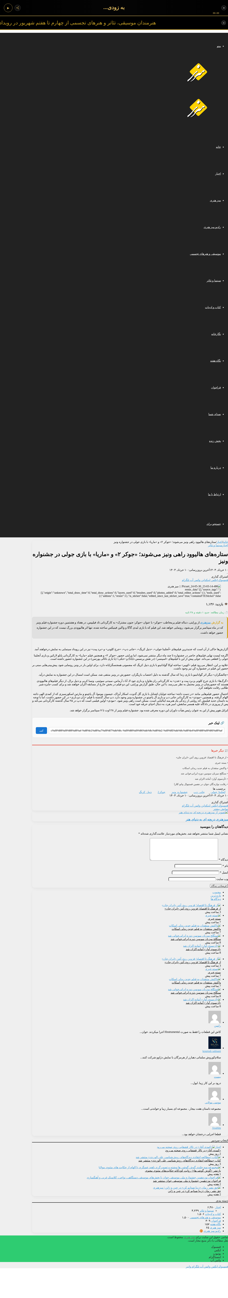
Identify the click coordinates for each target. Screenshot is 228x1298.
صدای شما (214, 414)
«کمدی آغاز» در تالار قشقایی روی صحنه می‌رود (193, 1150)
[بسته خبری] (213, 915)
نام (225, 865)
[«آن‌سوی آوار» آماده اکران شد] (202, 945)
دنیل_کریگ (145, 792)
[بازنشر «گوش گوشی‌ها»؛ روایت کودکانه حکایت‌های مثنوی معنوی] (160, 1167)
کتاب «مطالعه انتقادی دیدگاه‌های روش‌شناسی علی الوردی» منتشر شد (179, 1160)
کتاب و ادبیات (213, 307)
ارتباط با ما (214, 494)
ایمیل (224, 872)
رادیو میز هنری (212, 227)
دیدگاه (223, 859)
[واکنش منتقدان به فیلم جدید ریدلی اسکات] (195, 925)
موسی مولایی (213, 1102)
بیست (217, 1076)
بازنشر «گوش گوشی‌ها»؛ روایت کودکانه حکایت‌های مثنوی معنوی (183, 1170)
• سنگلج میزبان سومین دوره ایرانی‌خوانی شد (204, 773)
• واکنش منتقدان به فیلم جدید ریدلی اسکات (205, 768)
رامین (217, 1025)
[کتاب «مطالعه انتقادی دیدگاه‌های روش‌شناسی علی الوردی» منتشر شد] (178, 1157)
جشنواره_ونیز (179, 792)
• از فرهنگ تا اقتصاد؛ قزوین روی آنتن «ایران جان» (202, 757)
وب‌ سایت (222, 879)
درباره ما (216, 467)
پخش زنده (215, 440)
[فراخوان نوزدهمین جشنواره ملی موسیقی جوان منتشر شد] (154, 1177)
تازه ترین (216, 895)
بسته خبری (214, 918)
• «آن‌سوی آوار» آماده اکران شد (211, 779)
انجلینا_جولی (218, 792)
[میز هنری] (198, 81)
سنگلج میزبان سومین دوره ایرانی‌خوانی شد (196, 939)
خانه (218, 146)
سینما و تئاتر (214, 280)
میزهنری (205, 622)
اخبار (218, 173)
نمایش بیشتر (220, 809)
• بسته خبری (221, 763)
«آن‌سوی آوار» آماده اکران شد (203, 949)
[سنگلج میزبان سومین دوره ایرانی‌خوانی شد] (194, 935)
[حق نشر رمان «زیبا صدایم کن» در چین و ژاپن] (187, 1187)
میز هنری (215, 200)
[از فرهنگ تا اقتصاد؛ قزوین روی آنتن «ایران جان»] (191, 905)
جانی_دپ (199, 792)
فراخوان (216, 387)
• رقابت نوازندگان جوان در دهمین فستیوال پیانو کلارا (201, 784)
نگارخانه (216, 334)
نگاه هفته (215, 360)
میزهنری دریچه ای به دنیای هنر (207, 819)
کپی (41, 730)
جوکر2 (161, 792)
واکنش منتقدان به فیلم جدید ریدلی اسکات (196, 928)
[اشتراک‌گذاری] (18, 8)
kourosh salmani (212, 1051)
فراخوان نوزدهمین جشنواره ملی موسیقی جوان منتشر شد (187, 1180)
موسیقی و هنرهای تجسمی (205, 253)
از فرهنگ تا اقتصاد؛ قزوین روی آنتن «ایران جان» (193, 908)
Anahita (216, 1127)
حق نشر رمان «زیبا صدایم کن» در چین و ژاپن (194, 1191)
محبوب (217, 892)
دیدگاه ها (216, 898)
